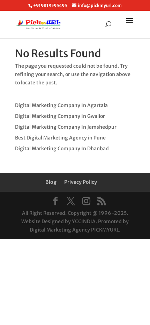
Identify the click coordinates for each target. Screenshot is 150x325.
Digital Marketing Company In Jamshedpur (66, 127)
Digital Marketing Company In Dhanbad (62, 148)
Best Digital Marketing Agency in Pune (60, 138)
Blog (51, 182)
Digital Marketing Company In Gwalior (60, 116)
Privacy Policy (80, 182)
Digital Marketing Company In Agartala (61, 105)
